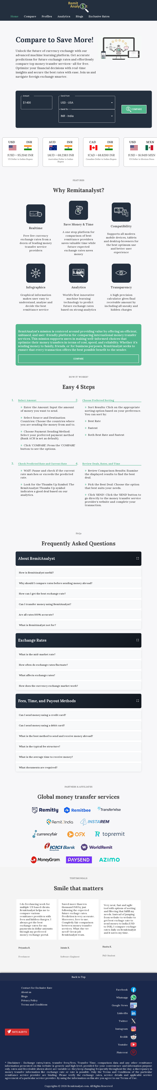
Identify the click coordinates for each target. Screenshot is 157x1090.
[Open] (112, 103)
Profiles (47, 16)
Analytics (63, 16)
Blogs (79, 16)
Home (14, 16)
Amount (26, 96)
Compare (30, 16)
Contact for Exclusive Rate (36, 987)
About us (26, 992)
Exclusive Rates (99, 16)
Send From (65, 96)
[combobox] (82, 102)
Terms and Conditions (34, 1004)
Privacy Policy (29, 1000)
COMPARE (136, 109)
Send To (64, 109)
